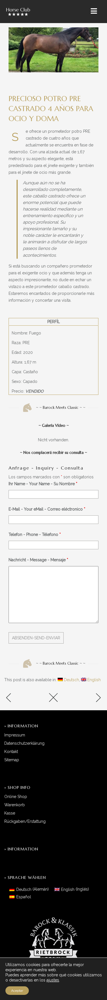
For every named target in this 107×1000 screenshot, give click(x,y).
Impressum (14, 735)
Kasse (9, 813)
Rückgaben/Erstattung (25, 821)
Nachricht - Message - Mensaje (38, 560)
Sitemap (11, 760)
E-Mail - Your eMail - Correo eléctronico (47, 509)
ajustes (53, 980)
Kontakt (11, 751)
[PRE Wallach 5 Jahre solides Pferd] (20, 698)
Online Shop (15, 796)
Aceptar (17, 991)
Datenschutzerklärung (24, 743)
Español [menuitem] (23, 897)
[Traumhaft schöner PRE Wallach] (86, 698)
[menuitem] (68, 680)
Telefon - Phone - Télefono (35, 534)
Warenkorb (14, 805)
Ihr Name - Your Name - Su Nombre (43, 483)
